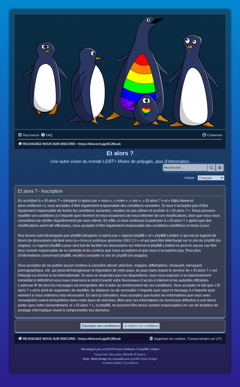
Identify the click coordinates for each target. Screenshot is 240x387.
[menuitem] (46, 135)
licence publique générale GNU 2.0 (108, 240)
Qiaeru (141, 354)
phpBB (106, 349)
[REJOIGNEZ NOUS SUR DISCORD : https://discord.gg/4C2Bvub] (120, 70)
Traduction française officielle (113, 354)
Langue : (190, 177)
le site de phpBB (202, 240)
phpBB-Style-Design (143, 358)
